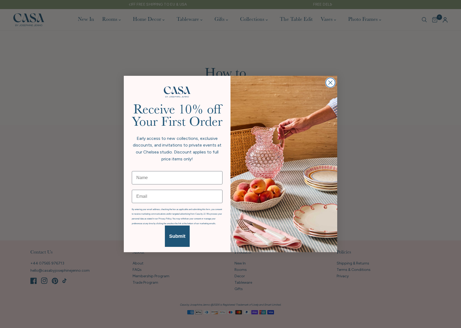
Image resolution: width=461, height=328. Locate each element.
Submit (177, 236)
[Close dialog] (330, 82)
